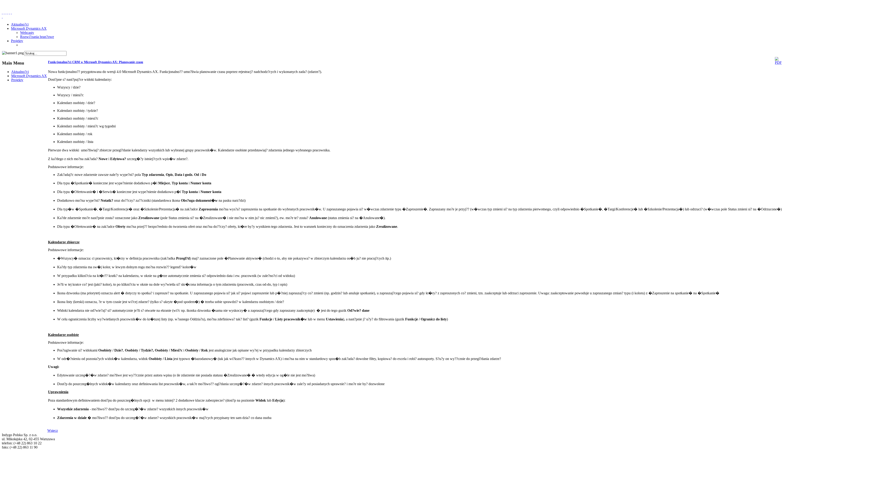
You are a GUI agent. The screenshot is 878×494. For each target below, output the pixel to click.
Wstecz (52, 430)
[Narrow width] (5, 12)
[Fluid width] (2, 12)
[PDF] (778, 62)
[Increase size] (7, 12)
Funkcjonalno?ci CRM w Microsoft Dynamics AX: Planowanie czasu (95, 62)
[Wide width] (4, 12)
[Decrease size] (11, 12)
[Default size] (9, 12)
